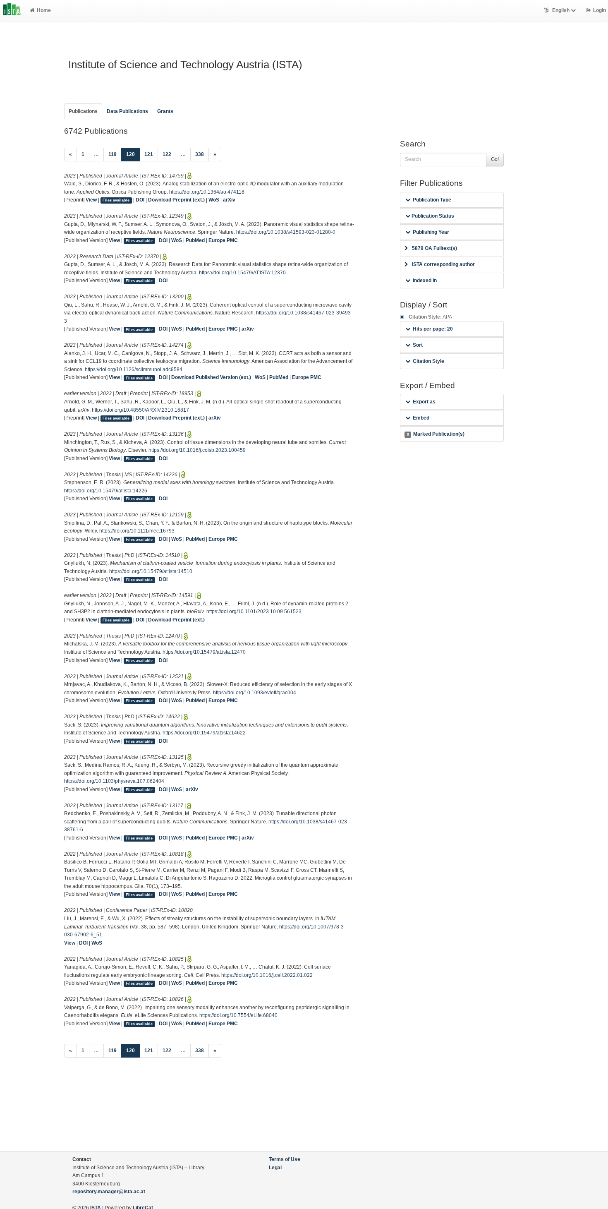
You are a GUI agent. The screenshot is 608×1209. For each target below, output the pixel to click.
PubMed (195, 240)
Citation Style (428, 361)
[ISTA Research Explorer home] (12, 10)
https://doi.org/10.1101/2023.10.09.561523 (254, 611)
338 (199, 154)
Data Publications (127, 111)
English (561, 10)
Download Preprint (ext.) (176, 200)
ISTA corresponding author (443, 264)
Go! (495, 159)
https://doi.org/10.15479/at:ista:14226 (105, 491)
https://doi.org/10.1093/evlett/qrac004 (254, 693)
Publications (83, 111)
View (91, 200)
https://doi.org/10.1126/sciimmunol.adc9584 (133, 369)
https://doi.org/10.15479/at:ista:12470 (204, 652)
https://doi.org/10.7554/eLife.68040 (238, 1015)
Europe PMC (223, 240)
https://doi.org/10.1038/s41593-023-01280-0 (285, 232)
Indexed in (425, 280)
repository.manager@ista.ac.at (108, 1192)
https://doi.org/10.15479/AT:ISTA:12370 (242, 273)
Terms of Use (284, 1159)
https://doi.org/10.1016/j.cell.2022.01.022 (267, 975)
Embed (421, 418)
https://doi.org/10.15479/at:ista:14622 (204, 733)
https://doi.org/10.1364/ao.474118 (206, 192)
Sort (418, 345)
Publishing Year (431, 232)
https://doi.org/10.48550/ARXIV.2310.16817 (140, 410)
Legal (275, 1168)
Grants (165, 111)
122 (167, 154)
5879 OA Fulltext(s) (434, 248)
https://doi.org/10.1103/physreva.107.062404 (114, 781)
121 (148, 154)
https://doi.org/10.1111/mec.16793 (137, 531)
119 (112, 154)
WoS (213, 200)
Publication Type (432, 200)
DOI (140, 200)
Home (44, 10)
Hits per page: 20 (433, 329)
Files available (116, 200)
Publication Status (432, 216)
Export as (424, 402)
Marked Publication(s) (435, 434)
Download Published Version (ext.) (211, 377)
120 (133, 154)
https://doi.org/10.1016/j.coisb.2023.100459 (197, 450)
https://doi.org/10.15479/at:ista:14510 (150, 571)
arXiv (229, 200)
